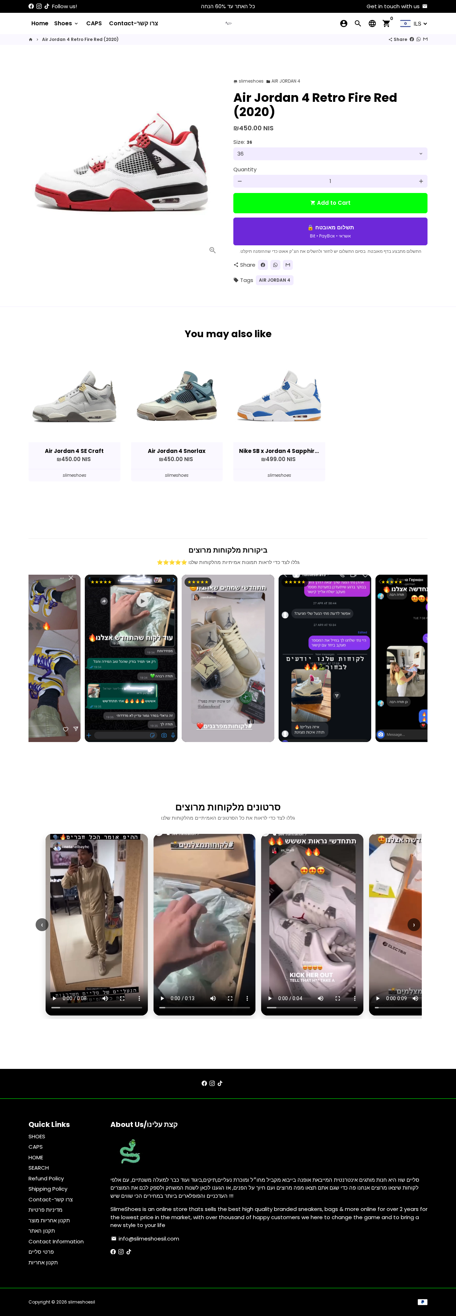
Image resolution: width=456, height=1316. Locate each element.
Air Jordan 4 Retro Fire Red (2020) (80, 39)
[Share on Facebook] (412, 39)
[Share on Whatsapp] (418, 39)
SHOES (36, 1136)
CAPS (94, 23)
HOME (35, 1157)
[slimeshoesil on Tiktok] (47, 6)
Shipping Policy (47, 1188)
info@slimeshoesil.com (145, 1238)
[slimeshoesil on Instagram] (39, 6)
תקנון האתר (41, 1230)
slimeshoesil (81, 1302)
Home (39, 23)
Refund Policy (46, 1178)
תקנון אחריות (43, 1262)
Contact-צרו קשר (133, 23)
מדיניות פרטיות (45, 1209)
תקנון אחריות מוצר (49, 1220)
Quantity (244, 169)
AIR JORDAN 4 (283, 81)
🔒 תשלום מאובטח (330, 231)
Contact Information (56, 1241)
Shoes (66, 23)
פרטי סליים (41, 1251)
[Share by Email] (425, 39)
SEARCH (38, 1167)
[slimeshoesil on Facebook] (31, 6)
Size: (242, 142)
